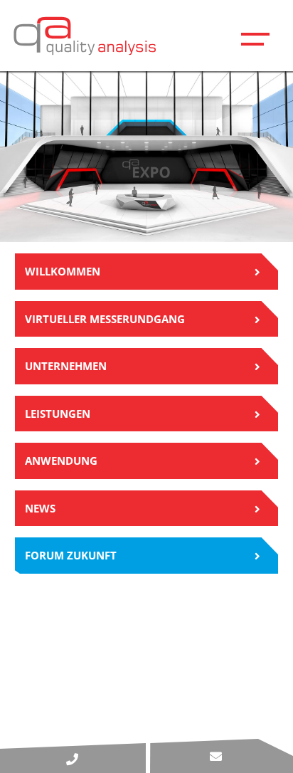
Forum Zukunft (71, 555)
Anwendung (61, 460)
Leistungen (57, 413)
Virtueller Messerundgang (105, 319)
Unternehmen (66, 366)
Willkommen (62, 271)
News (40, 508)
